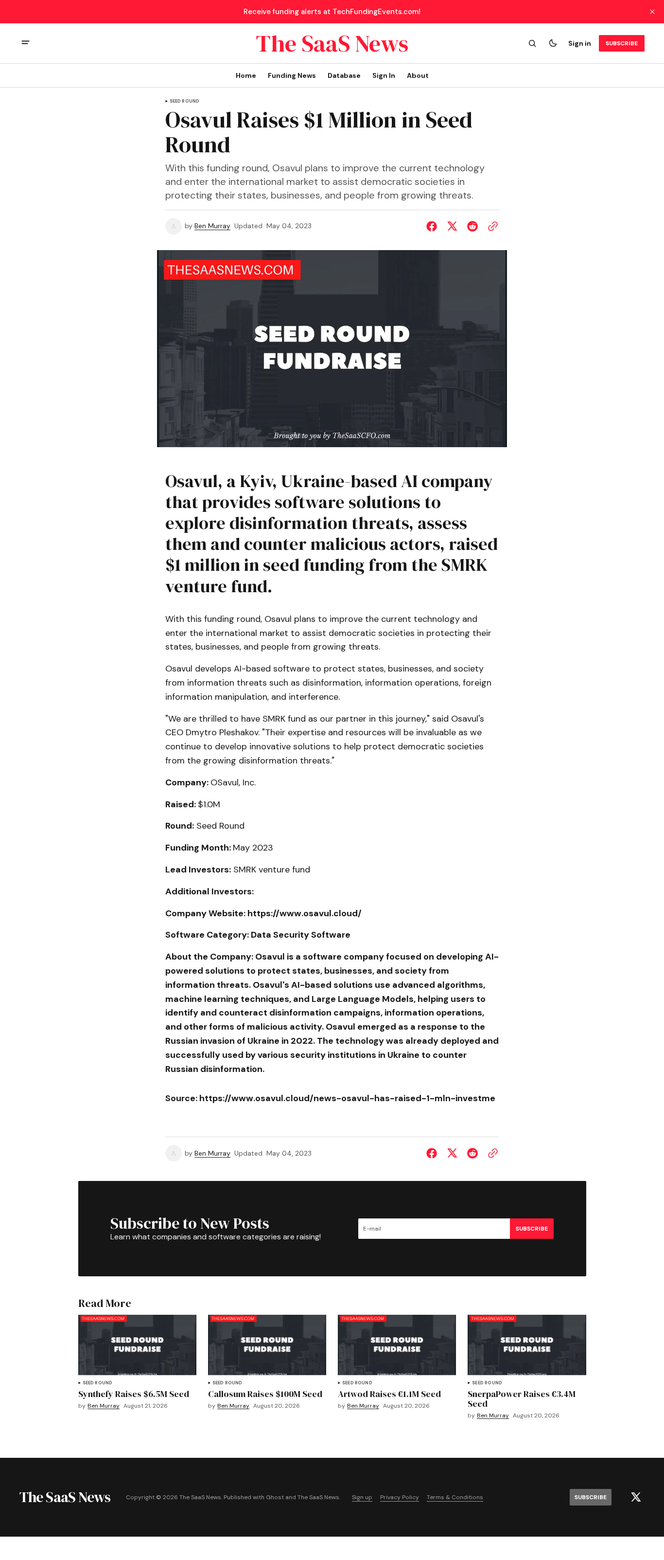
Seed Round (185, 101)
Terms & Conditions (455, 1497)
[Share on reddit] (472, 226)
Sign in (579, 43)
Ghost (275, 1497)
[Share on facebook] (433, 226)
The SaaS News (318, 1497)
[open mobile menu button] (25, 43)
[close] (652, 11)
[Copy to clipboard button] (491, 226)
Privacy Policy (399, 1497)
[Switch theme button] (552, 43)
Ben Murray (212, 226)
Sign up (362, 1497)
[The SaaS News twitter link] (636, 1497)
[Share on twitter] (452, 226)
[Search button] (532, 43)
